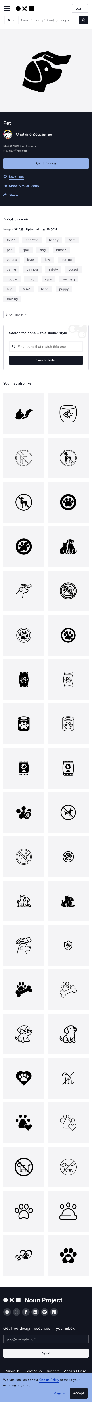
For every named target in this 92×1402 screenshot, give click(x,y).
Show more (14, 314)
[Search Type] (11, 20)
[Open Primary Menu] (7, 9)
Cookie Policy (49, 1380)
